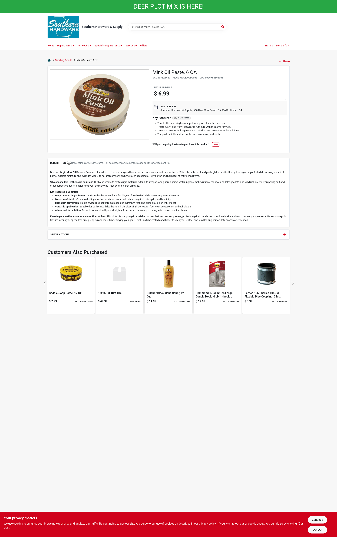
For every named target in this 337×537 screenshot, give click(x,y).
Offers (143, 45)
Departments (64, 45)
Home (51, 45)
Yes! (216, 144)
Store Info (281, 45)
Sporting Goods (63, 60)
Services (130, 45)
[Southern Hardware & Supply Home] (63, 27)
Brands (269, 45)
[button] (168, 163)
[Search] (223, 27)
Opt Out (317, 529)
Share (286, 61)
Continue (317, 519)
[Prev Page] (44, 283)
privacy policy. (207, 523)
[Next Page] (293, 283)
